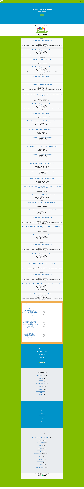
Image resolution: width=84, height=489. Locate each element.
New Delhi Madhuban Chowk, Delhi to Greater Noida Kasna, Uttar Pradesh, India (42, 284)
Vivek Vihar (41, 380)
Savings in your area (42, 362)
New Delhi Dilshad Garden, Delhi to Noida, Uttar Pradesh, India (42, 146)
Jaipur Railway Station (41, 395)
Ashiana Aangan (40, 381)
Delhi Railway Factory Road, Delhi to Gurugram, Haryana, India (42, 171)
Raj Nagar (40, 387)
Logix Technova (41, 392)
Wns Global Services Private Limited (40, 443)
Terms (37, 473)
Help (35, 473)
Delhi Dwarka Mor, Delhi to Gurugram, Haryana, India (42, 129)
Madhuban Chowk (40, 450)
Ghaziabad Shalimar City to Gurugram (30, 334)
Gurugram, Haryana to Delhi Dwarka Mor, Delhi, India (42, 163)
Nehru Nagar (40, 451)
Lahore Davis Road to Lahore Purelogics (30, 335)
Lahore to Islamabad (30, 328)
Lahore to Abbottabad (30, 333)
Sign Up (80, 1)
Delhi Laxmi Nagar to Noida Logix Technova (30, 331)
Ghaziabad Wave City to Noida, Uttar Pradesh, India (42, 263)
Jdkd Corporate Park (40, 375)
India (50, 9)
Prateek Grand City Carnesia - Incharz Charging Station (40, 437)
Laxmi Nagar (41, 462)
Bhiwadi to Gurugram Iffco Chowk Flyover (30, 316)
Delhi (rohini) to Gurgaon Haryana (30, 303)
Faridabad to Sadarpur (30, 338)
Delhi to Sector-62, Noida (30, 327)
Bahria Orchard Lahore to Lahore (30, 310)
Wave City (40, 448)
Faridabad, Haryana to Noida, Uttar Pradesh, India (42, 59)
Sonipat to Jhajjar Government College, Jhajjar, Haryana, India (42, 195)
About (39, 473)
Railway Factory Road (41, 442)
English (38, 474)
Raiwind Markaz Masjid (40, 461)
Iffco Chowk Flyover (40, 389)
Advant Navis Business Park (41, 376)
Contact (41, 473)
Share (43, 473)
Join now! (42, 15)
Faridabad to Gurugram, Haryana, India (42, 40)
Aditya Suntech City (40, 435)
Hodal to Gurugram (30, 332)
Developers (46, 473)
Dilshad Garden (40, 440)
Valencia (40, 456)
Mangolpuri (41, 457)
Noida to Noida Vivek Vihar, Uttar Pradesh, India (42, 178)
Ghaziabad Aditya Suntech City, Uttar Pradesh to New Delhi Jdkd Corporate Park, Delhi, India (42, 94)
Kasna (39, 386)
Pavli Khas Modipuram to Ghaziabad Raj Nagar (30, 315)
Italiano (43, 474)
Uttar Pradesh (42, 419)
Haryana (44, 9)
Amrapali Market (37, 453)
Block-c (40, 445)
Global (42, 410)
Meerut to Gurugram (30, 307)
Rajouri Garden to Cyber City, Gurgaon (30, 311)
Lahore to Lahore (30, 326)
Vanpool (42, 413)
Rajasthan (42, 422)
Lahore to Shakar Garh (30, 304)
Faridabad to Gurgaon (30, 320)
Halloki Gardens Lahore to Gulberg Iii (30, 321)
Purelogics (41, 394)
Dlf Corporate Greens (40, 384)
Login (82, 1)
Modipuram (40, 454)
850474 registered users (42, 11)
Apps (49, 473)
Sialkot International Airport (40, 391)
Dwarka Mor (41, 378)
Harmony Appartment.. (41, 446)
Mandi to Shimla (30, 314)
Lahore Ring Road (41, 459)
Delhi (42, 421)
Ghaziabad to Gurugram (30, 339)
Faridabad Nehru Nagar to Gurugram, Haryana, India (42, 293)
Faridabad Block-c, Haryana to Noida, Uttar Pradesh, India (42, 210)
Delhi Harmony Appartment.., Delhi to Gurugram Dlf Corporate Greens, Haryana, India (42, 226)
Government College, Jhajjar (41, 383)
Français (41, 474)
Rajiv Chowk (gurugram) (40, 467)
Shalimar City (40, 464)
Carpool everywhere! (42, 415)
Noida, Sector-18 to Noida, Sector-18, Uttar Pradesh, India (42, 202)
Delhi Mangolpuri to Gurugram (30, 319)
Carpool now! (42, 411)
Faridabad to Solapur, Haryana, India (42, 235)
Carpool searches (42, 408)
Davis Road (41, 465)
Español (46, 474)
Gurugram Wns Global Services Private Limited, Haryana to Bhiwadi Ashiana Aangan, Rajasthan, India (42, 186)
